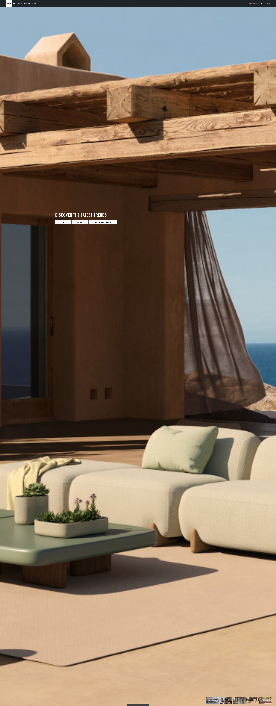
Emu (62, 222)
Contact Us (19, 3)
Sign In (25, 3)
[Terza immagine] (226, 701)
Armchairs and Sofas (98, 222)
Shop (14, 3)
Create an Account (32, 3)
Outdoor (77, 222)
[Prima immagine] (212, 701)
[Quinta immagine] (252, 701)
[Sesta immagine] (265, 701)
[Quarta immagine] (239, 701)
